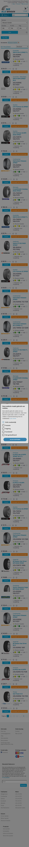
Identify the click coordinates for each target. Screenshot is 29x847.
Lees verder (13, 418)
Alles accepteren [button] (15, 439)
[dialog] (14, 423)
